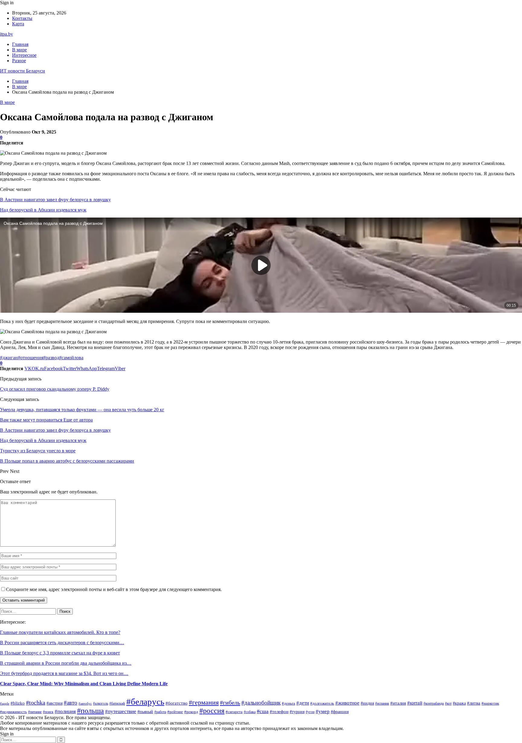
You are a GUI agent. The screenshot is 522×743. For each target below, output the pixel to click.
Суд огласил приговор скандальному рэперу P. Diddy (54, 389)
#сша (263, 711)
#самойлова (71, 357)
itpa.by (6, 34)
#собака (250, 712)
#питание (35, 712)
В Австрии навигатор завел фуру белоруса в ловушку (55, 199)
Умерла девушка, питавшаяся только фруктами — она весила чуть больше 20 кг (82, 409)
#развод (51, 357)
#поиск (48, 712)
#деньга (288, 703)
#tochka (35, 702)
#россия (211, 711)
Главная (20, 44)
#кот (448, 703)
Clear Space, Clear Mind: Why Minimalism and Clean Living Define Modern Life (84, 683)
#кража (459, 703)
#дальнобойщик (261, 702)
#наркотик (490, 703)
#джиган (9, 357)
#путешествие (120, 711)
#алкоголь (100, 703)
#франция (340, 711)
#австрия (55, 703)
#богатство (177, 703)
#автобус (85, 703)
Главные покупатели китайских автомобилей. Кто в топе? (60, 632)
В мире (19, 49)
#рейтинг (175, 711)
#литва (473, 703)
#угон (310, 712)
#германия (204, 702)
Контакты (22, 18)
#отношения (30, 357)
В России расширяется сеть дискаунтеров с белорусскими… (62, 642)
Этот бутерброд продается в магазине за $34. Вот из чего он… (64, 673)
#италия (398, 703)
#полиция (65, 711)
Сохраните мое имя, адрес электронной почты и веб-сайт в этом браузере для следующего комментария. (114, 589)
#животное (347, 703)
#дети (302, 703)
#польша (90, 711)
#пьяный (145, 711)
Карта (18, 23)
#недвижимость (13, 712)
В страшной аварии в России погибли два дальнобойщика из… (65, 663)
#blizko (18, 703)
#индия (367, 703)
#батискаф (117, 704)
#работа (160, 712)
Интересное (24, 55)
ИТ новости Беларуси (22, 70)
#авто (70, 702)
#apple (4, 703)
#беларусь (145, 701)
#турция (297, 711)
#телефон (279, 711)
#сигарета (234, 711)
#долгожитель (322, 703)
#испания (382, 703)
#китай (414, 703)
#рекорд (191, 712)
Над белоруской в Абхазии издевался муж (43, 209)
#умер (323, 711)
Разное (19, 60)
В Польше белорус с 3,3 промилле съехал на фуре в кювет (60, 652)
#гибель (230, 702)
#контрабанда (434, 703)
